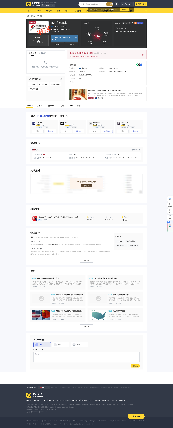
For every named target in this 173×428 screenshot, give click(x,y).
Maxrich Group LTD (32, 421)
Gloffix (65, 424)
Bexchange (84, 421)
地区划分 (122, 400)
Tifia (41, 424)
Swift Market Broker (76, 424)
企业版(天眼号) (75, 400)
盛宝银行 (44, 421)
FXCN (35, 424)
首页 (27, 16)
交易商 (33, 16)
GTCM (28, 424)
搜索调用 (66, 400)
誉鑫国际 (48, 424)
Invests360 (89, 424)
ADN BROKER (63, 421)
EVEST (134, 421)
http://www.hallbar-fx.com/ (118, 71)
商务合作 (115, 400)
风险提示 (44, 400)
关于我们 (29, 400)
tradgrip (93, 421)
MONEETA (74, 421)
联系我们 (36, 400)
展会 (90, 400)
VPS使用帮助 (106, 400)
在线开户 (57, 44)
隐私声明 (58, 400)
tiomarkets (53, 421)
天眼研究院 (96, 400)
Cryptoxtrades (115, 421)
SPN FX (141, 421)
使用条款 (51, 400)
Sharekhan (125, 421)
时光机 (72, 44)
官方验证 (84, 400)
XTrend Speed (103, 421)
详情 (37, 131)
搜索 (111, 4)
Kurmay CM (57, 424)
